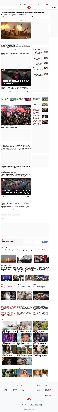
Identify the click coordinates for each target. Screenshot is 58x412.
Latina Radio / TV (39, 386)
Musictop (38, 390)
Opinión (34, 284)
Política (2, 284)
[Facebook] (16, 404)
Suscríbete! (45, 241)
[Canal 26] (29, 400)
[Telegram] (27, 404)
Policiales (5, 390)
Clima (5, 386)
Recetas (22, 390)
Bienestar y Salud (15, 385)
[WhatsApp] (25, 404)
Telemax (38, 389)
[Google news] (28, 404)
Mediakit (47, 390)
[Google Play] (37, 405)
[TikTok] (24, 404)
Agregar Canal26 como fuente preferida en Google (26, 20)
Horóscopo (5, 389)
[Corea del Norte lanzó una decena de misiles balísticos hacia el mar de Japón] (13, 99)
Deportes (14, 386)
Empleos (46, 394)
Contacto (46, 386)
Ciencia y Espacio (23, 385)
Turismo (22, 391)
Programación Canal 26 (48, 391)
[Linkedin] (22, 404)
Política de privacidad (48, 389)
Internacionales (3, 10)
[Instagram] (18, 404)
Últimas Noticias (6, 385)
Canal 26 (38, 385)
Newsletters (48, 395)
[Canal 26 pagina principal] (29, 8)
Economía (19, 284)
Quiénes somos (47, 385)
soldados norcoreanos (11, 44)
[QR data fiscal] (41, 405)
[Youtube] (21, 404)
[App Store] (32, 405)
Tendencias (14, 391)
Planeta (22, 389)
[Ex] (19, 404)
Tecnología (5, 391)
